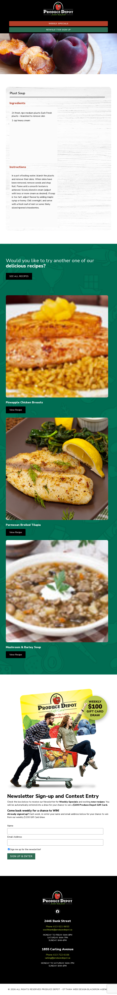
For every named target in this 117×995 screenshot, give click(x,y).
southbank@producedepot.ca (57, 929)
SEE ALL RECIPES (19, 276)
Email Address (14, 836)
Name (10, 825)
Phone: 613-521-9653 (57, 926)
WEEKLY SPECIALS (58, 23)
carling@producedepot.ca (57, 957)
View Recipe (15, 409)
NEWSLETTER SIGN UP (58, 29)
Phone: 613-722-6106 (57, 954)
